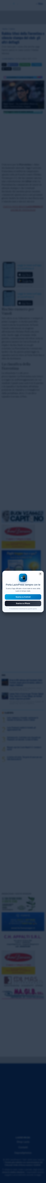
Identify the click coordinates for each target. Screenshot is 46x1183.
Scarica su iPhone (23, 603)
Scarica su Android (23, 597)
